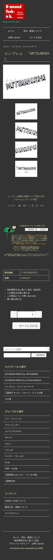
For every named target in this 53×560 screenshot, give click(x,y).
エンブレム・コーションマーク (24, 46)
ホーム (11, 31)
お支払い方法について (15, 501)
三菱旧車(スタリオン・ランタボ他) (21, 475)
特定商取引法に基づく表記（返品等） (24, 290)
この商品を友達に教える (18, 293)
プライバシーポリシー (19, 543)
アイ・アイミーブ (13, 419)
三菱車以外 (10, 481)
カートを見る (36, 37)
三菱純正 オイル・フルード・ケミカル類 (24, 393)
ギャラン (9, 437)
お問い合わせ (14, 37)
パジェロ (9, 450)
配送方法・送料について (16, 507)
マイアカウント (12, 513)
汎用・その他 (11, 468)
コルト (8, 443)
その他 (8, 399)
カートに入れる (28, 325)
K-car (7, 462)
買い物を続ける (14, 299)
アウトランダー (12, 425)
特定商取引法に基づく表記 (26, 540)
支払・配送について (32, 31)
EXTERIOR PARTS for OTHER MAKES (23, 380)
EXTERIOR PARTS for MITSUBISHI (21, 374)
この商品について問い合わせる (21, 296)
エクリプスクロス (13, 431)
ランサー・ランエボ (14, 456)
